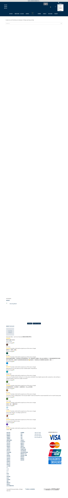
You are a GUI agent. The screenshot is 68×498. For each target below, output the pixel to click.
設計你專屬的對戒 (10, 485)
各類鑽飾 (22, 432)
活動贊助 (8, 438)
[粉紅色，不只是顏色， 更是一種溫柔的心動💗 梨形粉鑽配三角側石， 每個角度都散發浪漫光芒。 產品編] (13, 310)
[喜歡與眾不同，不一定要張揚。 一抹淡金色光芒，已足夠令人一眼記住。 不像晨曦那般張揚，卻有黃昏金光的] (13, 318)
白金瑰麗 (8, 466)
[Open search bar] (55, 6)
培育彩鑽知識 (23, 451)
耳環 (21, 437)
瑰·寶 (8, 478)
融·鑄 (8, 473)
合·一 (8, 472)
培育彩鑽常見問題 (24, 452)
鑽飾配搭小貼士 (24, 454)
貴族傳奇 (8, 455)
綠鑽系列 (22, 446)
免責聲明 (14, 494)
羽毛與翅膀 (9, 452)
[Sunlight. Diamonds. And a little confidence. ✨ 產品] (41, 318)
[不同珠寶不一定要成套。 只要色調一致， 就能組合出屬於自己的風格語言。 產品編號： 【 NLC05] (55, 318)
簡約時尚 (8, 444)
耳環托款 (8, 458)
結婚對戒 (8, 461)
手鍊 (21, 438)
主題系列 (8, 447)
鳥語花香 (8, 449)
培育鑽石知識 (23, 449)
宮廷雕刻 (8, 479)
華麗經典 (8, 446)
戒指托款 (8, 443)
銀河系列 (8, 451)
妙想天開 (8, 457)
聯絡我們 (22, 457)
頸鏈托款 (8, 460)
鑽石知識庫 (23, 447)
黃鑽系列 (22, 444)
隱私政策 (18, 494)
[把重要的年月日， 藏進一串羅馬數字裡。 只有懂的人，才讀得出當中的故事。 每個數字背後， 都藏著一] (41, 310)
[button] (11, 14)
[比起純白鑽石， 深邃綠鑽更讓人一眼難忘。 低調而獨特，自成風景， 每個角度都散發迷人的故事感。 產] (55, 310)
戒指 (21, 434)
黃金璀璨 (8, 476)
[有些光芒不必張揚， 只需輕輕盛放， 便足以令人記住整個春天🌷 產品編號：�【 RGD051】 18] (27, 310)
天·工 (8, 470)
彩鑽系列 (22, 440)
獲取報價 (22, 460)
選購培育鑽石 (9, 440)
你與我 (8, 454)
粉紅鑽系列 (23, 441)
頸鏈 (21, 435)
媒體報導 (8, 435)
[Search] (61, 23)
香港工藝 (8, 463)
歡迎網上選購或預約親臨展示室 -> (34, 0)
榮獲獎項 (8, 437)
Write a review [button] (9, 341)
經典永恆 (8, 464)
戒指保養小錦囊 (24, 455)
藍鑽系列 (22, 443)
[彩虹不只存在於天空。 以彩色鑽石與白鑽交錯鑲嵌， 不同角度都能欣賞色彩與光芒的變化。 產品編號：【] (27, 318)
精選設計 (8, 484)
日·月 (8, 475)
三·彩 (8, 469)
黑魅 (7, 481)
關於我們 (8, 432)
